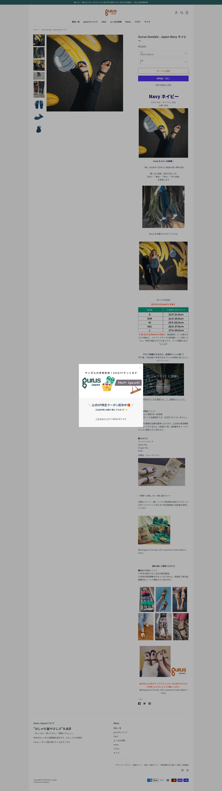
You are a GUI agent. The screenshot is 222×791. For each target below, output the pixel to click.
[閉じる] (140, 367)
